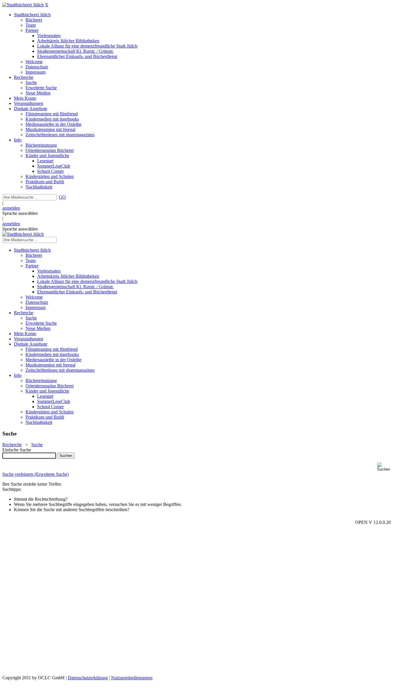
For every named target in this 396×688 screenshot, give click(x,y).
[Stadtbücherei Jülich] (23, 4)
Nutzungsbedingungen (131, 677)
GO (62, 197)
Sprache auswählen (20, 213)
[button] (385, 466)
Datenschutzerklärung (88, 677)
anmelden (11, 208)
